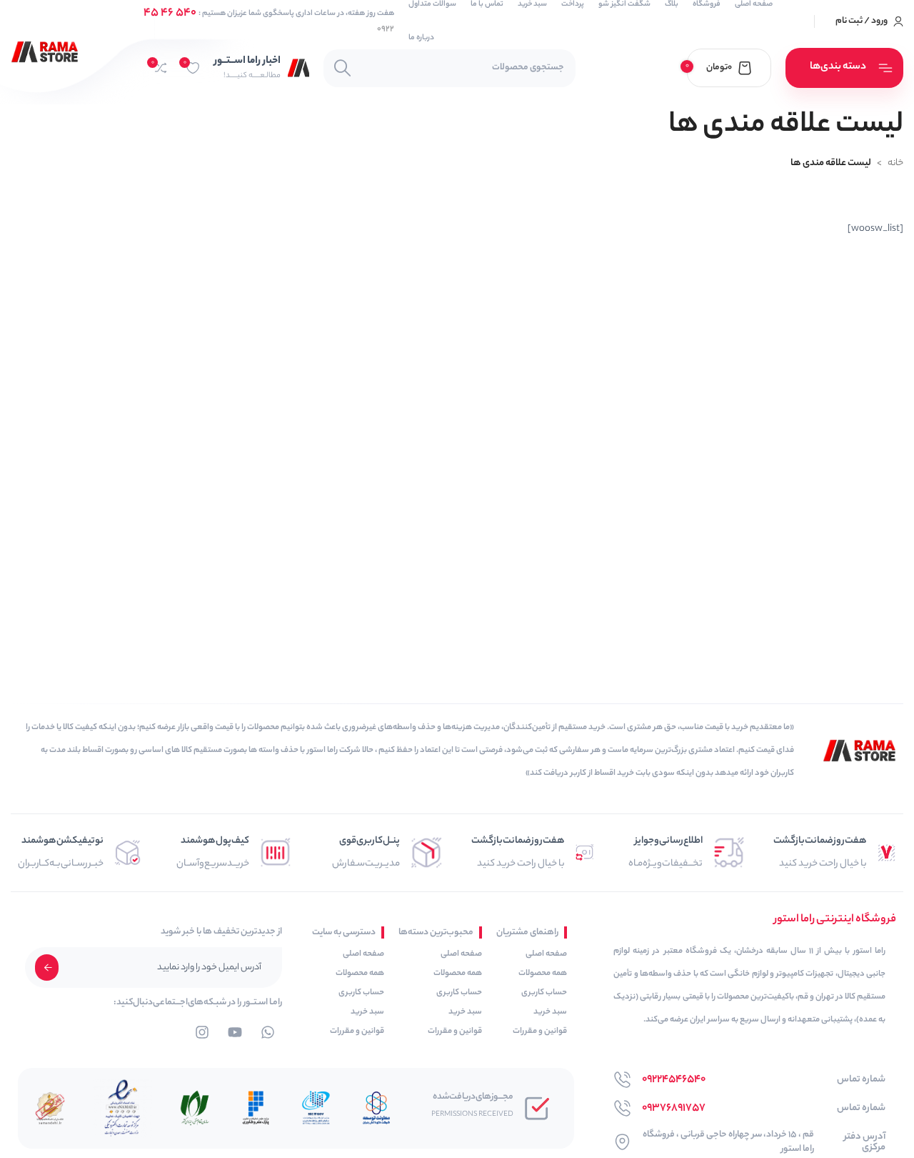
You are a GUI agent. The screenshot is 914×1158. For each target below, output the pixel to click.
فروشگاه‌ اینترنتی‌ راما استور (835, 920)
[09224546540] (622, 1080)
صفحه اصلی (546, 954)
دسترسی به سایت (344, 932)
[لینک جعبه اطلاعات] (261, 67)
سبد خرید (550, 1012)
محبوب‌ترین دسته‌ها (435, 932)
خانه (895, 163)
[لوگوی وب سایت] (45, 52)
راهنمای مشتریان (527, 932)
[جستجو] (342, 68)
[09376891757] (622, 1108)
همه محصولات (542, 973)
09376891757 (673, 1108)
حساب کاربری (544, 993)
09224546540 (673, 1080)
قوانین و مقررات (540, 1031)
